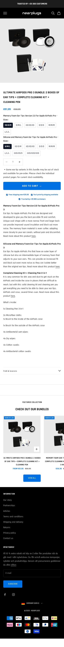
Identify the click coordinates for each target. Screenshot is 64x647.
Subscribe (13, 584)
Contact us (8, 538)
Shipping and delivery (13, 522)
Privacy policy (9, 532)
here (34, 236)
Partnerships (9, 505)
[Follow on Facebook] (5, 594)
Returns (6, 527)
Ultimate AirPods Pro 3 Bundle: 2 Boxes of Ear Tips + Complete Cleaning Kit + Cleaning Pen (22, 461)
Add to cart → (32, 186)
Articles (6, 511)
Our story (7, 500)
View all (32, 478)
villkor (13, 564)
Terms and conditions (13, 516)
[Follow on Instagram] (13, 594)
